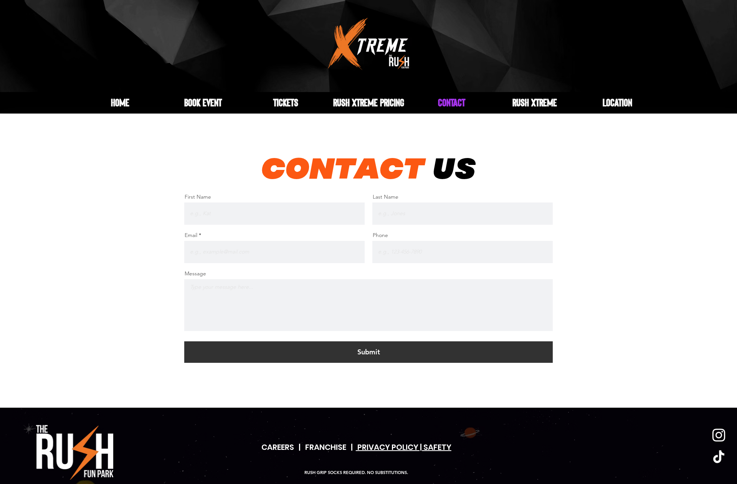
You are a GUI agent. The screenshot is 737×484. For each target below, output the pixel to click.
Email (191, 235)
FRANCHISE (325, 447)
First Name (198, 196)
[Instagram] (718, 435)
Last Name (385, 196)
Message (195, 273)
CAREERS (277, 447)
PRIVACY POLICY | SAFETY (403, 447)
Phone (380, 235)
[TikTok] (718, 456)
